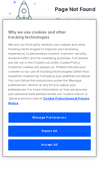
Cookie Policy (54, 99)
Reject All (49, 131)
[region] (49, 88)
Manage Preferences (49, 117)
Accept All (49, 144)
